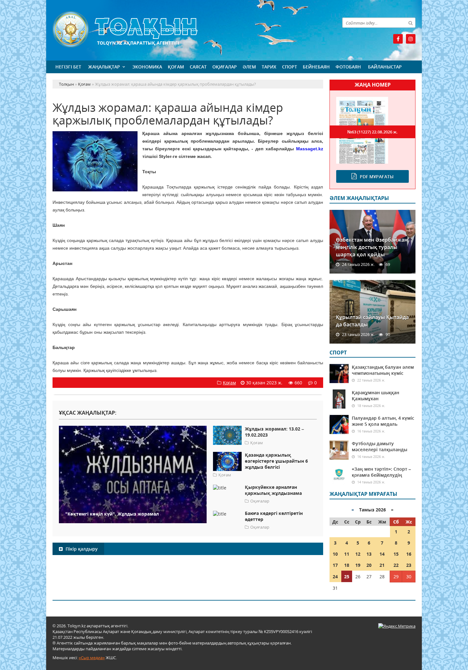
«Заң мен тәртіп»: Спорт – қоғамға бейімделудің (381, 472)
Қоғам (176, 67)
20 (369, 565)
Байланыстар (385, 67)
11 (346, 554)
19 (357, 565)
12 (357, 554)
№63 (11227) (372, 132)
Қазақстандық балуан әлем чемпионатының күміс (383, 370)
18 (346, 565)
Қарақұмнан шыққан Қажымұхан (375, 395)
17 (335, 565)
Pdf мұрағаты (377, 177)
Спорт (289, 67)
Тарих (269, 67)
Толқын (188, 29)
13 (369, 554)
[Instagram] (410, 39)
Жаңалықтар (104, 67)
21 (382, 565)
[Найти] (410, 22)
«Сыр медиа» (92, 657)
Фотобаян (348, 67)
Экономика (147, 67)
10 (335, 554)
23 (408, 565)
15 (396, 554)
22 (396, 565)
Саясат (198, 67)
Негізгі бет (68, 67)
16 (408, 554)
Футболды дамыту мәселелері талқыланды (379, 446)
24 (335, 577)
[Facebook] (398, 39)
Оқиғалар (224, 67)
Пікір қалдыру (81, 549)
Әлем (249, 67)
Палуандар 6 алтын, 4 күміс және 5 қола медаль (383, 421)
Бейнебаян (316, 67)
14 (382, 554)
